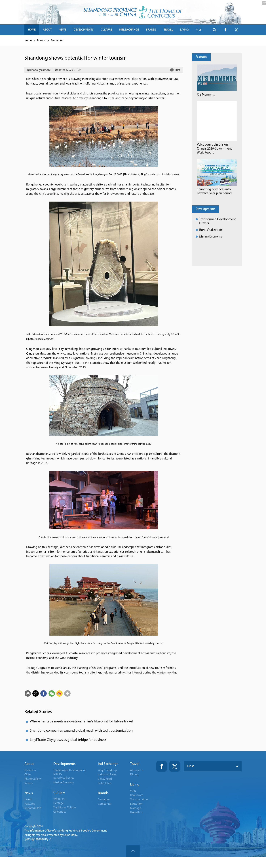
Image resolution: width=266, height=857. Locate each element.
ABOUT (47, 29)
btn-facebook (225, 29)
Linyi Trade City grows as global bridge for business (68, 740)
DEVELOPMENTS (83, 29)
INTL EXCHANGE (129, 29)
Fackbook (161, 766)
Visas (133, 790)
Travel (134, 764)
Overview (30, 770)
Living (134, 784)
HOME (32, 29)
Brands (41, 40)
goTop (133, 851)
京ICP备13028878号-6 (37, 839)
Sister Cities (104, 783)
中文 (199, 29)
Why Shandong (107, 770)
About (29, 764)
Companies (104, 803)
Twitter (174, 766)
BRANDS (151, 29)
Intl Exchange (108, 764)
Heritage (58, 803)
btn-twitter (236, 29)
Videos (28, 783)
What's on (59, 798)
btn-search (214, 29)
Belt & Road (105, 779)
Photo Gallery (32, 779)
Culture (59, 792)
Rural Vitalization (210, 230)
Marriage (135, 808)
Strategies (57, 40)
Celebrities (59, 811)
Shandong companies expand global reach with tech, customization (81, 731)
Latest (28, 799)
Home (28, 40)
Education (136, 803)
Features (201, 57)
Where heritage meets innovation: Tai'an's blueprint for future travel (81, 721)
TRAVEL (168, 29)
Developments (205, 209)
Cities (27, 774)
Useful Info (136, 812)
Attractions (136, 770)
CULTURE (106, 29)
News (28, 793)
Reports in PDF (33, 808)
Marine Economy (210, 236)
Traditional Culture (64, 807)
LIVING (184, 29)
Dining (134, 774)
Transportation (139, 799)
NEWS (62, 29)
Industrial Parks (107, 774)
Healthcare (136, 795)
